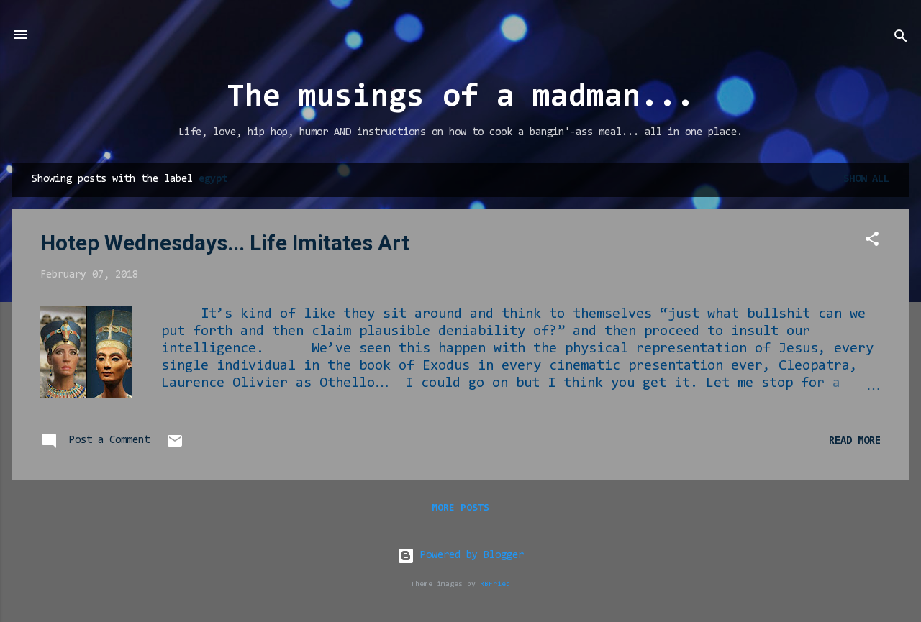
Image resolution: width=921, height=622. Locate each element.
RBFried (495, 584)
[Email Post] (174, 447)
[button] (872, 242)
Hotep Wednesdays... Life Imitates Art (224, 242)
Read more (855, 441)
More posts (460, 508)
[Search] (900, 39)
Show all (866, 179)
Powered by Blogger (469, 555)
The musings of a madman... (460, 98)
